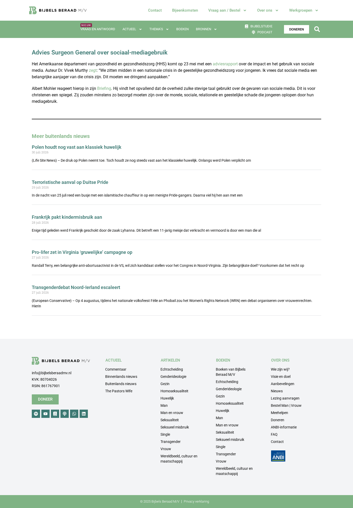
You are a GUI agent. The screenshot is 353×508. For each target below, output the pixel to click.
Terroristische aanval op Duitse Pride (70, 182)
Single (165, 434)
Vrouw (165, 449)
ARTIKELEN (170, 360)
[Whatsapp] (74, 414)
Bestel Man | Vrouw (286, 405)
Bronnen (203, 29)
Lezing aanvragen (285, 398)
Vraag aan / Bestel (224, 10)
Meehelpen (279, 413)
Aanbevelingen (282, 384)
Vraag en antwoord (97, 29)
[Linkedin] (84, 414)
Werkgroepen (300, 10)
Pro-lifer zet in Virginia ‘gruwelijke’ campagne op (82, 252)
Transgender (170, 442)
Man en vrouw (171, 413)
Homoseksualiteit (174, 391)
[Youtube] (45, 414)
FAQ (274, 434)
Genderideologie (173, 376)
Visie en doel (280, 376)
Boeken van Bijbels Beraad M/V (230, 372)
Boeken (182, 29)
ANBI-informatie (284, 427)
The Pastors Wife (118, 391)
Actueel (129, 29)
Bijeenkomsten (185, 10)
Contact (155, 10)
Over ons (264, 10)
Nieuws (277, 391)
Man (164, 405)
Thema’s (156, 29)
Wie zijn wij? (280, 369)
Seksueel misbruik (174, 427)
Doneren (277, 420)
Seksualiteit (169, 420)
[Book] (55, 414)
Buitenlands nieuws (120, 384)
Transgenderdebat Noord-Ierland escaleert (76, 287)
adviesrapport (225, 63)
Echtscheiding (171, 369)
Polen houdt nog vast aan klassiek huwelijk (76, 147)
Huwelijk (167, 398)
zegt (93, 70)
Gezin (165, 384)
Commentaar (115, 369)
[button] (317, 29)
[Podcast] (64, 414)
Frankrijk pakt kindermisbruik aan (67, 217)
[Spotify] (36, 414)
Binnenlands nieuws (121, 376)
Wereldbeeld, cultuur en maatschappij (178, 458)
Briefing (104, 88)
